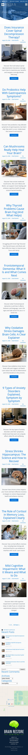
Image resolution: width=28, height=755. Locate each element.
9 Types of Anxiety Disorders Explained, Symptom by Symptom (14, 394)
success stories (14, 739)
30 (14, 625)
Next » (17, 625)
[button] (14, 1)
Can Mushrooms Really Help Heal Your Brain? (14, 150)
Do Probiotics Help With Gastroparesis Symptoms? (14, 93)
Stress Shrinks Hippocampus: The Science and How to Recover (14, 456)
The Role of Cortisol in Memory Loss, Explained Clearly (14, 515)
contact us (14, 744)
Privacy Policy (14, 748)
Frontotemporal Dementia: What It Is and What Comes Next (14, 270)
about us (14, 737)
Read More (14, 78)
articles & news (14, 742)
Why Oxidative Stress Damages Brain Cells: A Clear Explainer (14, 332)
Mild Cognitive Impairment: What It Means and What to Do (14, 570)
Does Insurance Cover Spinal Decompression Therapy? (14, 32)
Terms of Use (14, 750)
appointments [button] (14, 740)
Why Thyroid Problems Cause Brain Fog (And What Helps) (14, 210)
